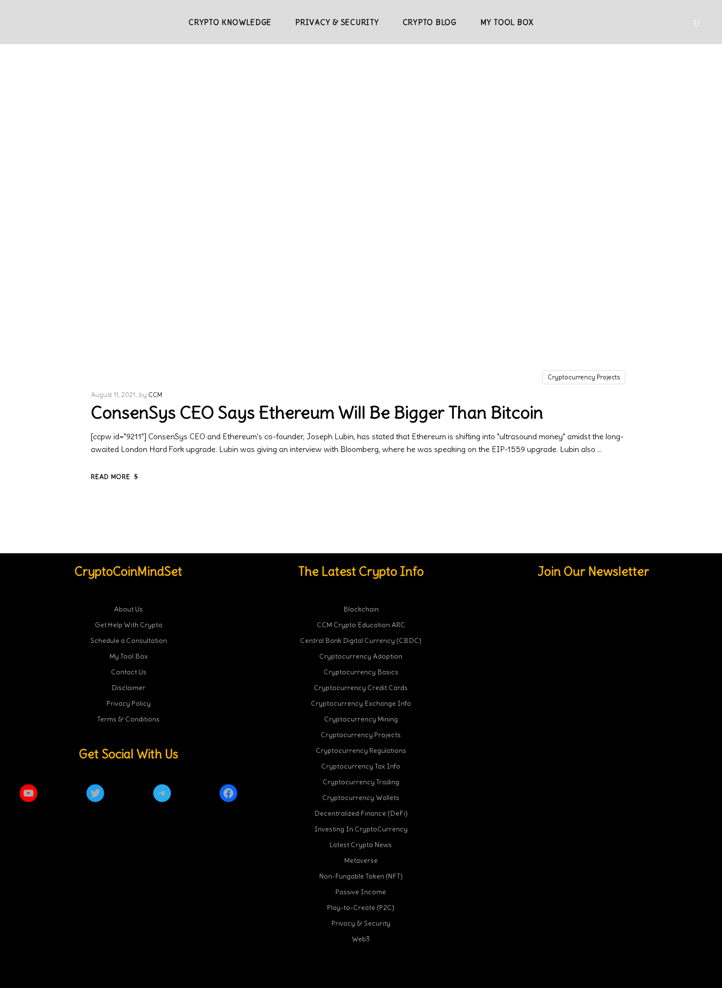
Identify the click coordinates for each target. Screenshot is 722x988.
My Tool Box (129, 656)
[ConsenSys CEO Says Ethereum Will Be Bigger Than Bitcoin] (361, 229)
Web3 (361, 939)
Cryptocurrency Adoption (360, 656)
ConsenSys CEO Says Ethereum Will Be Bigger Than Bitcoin (317, 412)
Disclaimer (128, 687)
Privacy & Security (361, 923)
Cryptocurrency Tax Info (360, 766)
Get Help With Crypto (129, 624)
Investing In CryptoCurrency (361, 829)
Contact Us (128, 672)
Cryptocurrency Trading (361, 781)
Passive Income (360, 891)
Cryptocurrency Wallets (360, 797)
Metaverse (361, 860)
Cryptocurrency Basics (361, 672)
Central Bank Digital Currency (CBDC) (360, 640)
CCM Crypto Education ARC (361, 624)
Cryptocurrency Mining (361, 719)
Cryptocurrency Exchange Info (361, 703)
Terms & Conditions (128, 719)
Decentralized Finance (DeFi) (361, 813)
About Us (128, 609)
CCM (155, 395)
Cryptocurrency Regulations (361, 750)
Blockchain (361, 609)
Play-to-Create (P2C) (360, 907)
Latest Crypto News (361, 844)
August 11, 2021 (113, 395)
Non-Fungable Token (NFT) (361, 876)
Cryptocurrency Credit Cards (361, 687)
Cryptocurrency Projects (584, 377)
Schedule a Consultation (128, 640)
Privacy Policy (129, 703)
